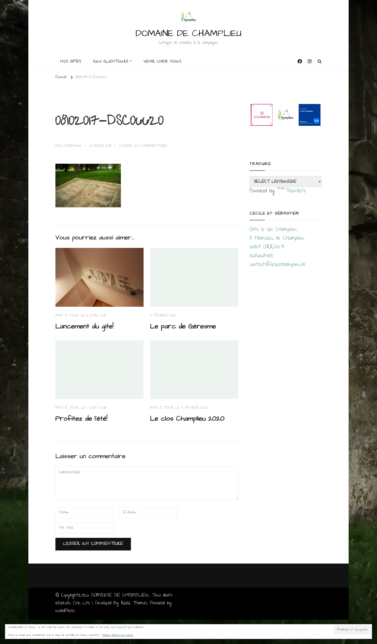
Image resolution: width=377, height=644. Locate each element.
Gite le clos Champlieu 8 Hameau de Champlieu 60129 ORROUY (277, 239)
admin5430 (72, 146)
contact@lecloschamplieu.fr (277, 265)
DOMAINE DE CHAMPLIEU (188, 33)
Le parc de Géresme (183, 326)
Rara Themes (134, 603)
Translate (295, 191)
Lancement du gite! (84, 326)
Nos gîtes (70, 62)
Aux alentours (110, 62)
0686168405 (261, 256)
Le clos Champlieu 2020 (187, 418)
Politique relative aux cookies (117, 635)
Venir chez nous (162, 62)
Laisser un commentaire (143, 146)
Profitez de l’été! (81, 418)
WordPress (64, 611)
